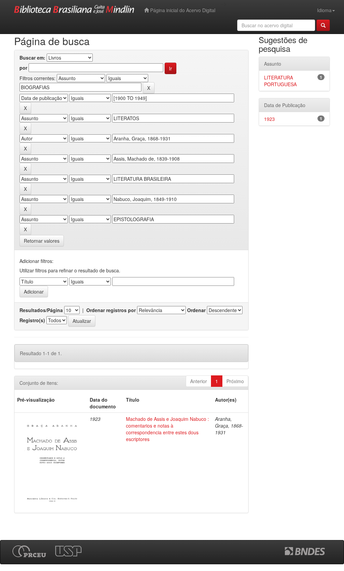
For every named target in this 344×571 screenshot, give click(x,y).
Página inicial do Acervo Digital (182, 10)
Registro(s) (32, 320)
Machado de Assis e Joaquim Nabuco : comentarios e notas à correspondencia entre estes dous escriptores (167, 428)
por (23, 67)
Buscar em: (32, 57)
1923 (269, 118)
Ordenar (196, 310)
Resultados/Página (41, 310)
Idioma (324, 10)
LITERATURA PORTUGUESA (280, 81)
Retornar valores (41, 240)
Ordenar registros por (111, 310)
